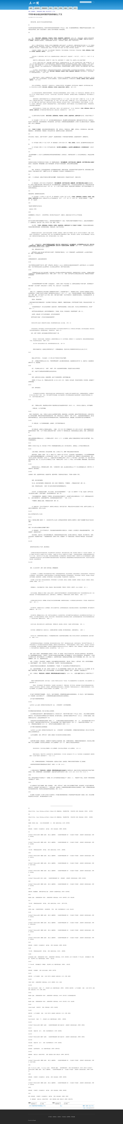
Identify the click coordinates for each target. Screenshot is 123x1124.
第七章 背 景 (48, 11)
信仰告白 (59, 1116)
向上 (61, 1105)
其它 (75, 8)
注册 (89, 1108)
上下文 (53, 11)
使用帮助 (68, 1116)
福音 (31, 8)
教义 (50, 8)
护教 (60, 8)
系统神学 (44, 8)
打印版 (84, 1108)
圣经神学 (37, 8)
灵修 (70, 8)
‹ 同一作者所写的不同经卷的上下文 (37, 1105)
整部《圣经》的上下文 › (88, 1105)
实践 (65, 8)
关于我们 (50, 1116)
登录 (87, 1108)
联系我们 (54, 1116)
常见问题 (64, 1116)
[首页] (34, 3)
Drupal (34, 1120)
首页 (29, 11)
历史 (55, 8)
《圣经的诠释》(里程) (40, 11)
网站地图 (73, 1116)
